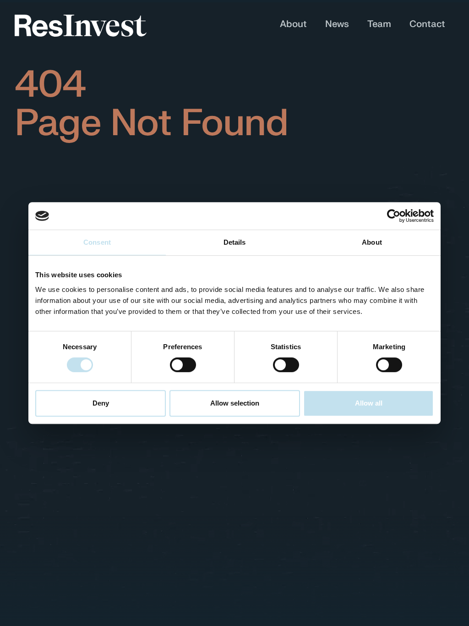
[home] (81, 26)
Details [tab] (235, 242)
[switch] (183, 364)
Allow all (368, 403)
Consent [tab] (97, 242)
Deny (101, 403)
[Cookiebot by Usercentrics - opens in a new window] (394, 216)
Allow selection (234, 403)
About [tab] (372, 242)
